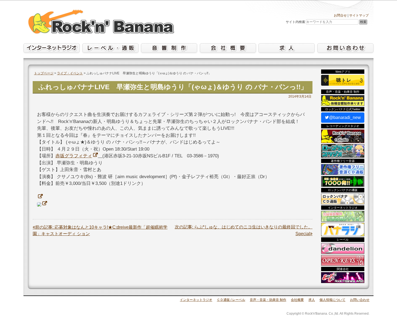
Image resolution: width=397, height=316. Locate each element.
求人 (311, 300)
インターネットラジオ (196, 300)
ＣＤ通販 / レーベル (231, 300)
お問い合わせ (359, 300)
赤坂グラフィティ (73, 155)
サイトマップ (359, 15)
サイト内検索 (295, 22)
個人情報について (332, 300)
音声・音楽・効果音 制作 (268, 300)
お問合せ (340, 15)
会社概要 (297, 300)
